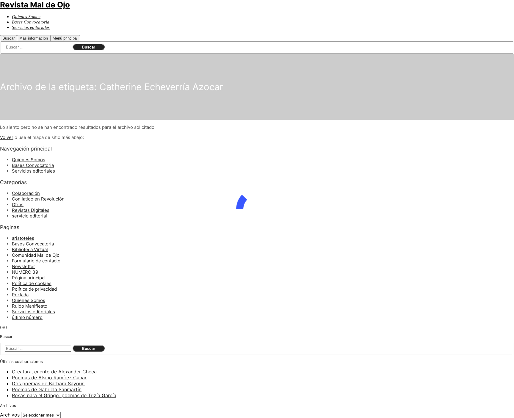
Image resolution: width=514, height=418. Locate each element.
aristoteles (23, 238)
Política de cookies (31, 283)
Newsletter (23, 266)
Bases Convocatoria (33, 165)
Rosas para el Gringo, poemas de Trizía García (64, 395)
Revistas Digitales (30, 210)
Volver (6, 137)
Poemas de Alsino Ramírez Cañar (49, 378)
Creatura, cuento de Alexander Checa (54, 372)
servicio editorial (29, 216)
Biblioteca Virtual (30, 249)
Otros (17, 204)
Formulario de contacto (36, 261)
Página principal (29, 278)
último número (27, 317)
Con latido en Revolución (38, 199)
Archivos (10, 415)
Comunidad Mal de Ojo (35, 255)
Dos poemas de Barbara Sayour (48, 383)
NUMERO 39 (25, 272)
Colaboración (26, 193)
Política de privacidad (34, 289)
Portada (20, 295)
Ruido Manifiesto (29, 306)
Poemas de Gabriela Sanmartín (47, 389)
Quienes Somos (28, 159)
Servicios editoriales (33, 171)
